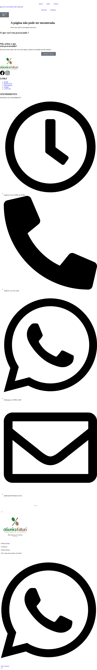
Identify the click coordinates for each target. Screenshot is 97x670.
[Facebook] (2, 73)
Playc (35, 505)
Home (41, 4)
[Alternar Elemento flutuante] (1, 668)
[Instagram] (7, 73)
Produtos (53, 10)
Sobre (48, 4)
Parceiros (44, 10)
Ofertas (56, 4)
